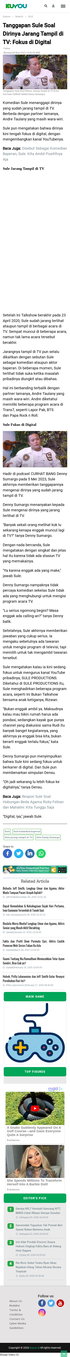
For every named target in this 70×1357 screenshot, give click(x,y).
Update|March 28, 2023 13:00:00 (22, 950)
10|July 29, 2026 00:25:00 (32, 1255)
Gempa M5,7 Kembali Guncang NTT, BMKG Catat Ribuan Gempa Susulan (38, 1211)
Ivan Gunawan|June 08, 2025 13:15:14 (25, 914)
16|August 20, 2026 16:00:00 (33, 1234)
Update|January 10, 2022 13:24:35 (23, 932)
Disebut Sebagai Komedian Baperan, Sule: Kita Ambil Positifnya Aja (35, 154)
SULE (30, 16)
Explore (6, 16)
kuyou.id (35, 1347)
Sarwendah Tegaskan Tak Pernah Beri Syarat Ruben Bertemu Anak (39, 1227)
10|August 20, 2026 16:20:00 (33, 1217)
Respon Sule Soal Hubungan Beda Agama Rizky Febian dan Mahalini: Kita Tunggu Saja (33, 802)
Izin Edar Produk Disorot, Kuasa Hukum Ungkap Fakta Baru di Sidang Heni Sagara (38, 1246)
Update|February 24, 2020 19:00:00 (24, 967)
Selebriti (19, 16)
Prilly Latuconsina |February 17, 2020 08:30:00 (29, 985)
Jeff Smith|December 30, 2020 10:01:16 (26, 897)
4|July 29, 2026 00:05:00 (31, 1276)
